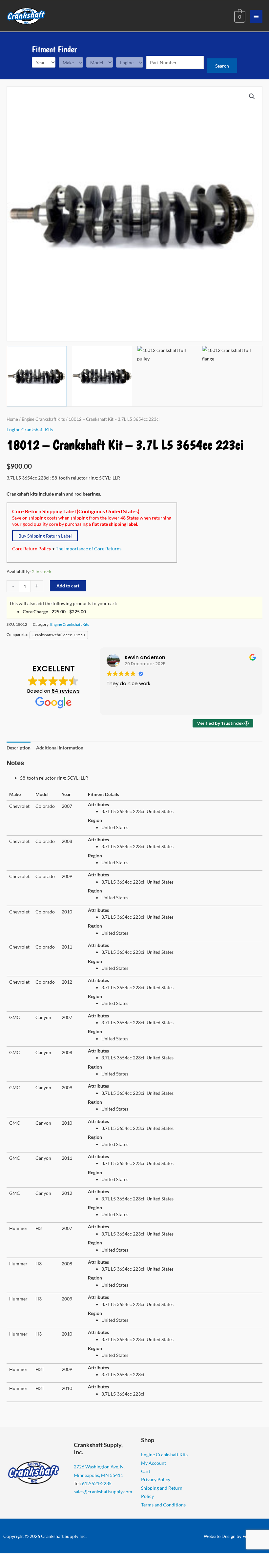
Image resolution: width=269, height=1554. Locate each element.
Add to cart (67, 585)
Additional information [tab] (59, 747)
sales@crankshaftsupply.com (103, 1491)
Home (12, 419)
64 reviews (66, 690)
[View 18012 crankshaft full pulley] (167, 376)
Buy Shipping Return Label (45, 536)
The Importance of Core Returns (88, 548)
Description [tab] (19, 747)
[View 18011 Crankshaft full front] (37, 376)
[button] (252, 96)
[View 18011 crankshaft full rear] (102, 376)
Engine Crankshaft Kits (43, 419)
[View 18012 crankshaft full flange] (232, 376)
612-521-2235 (97, 1483)
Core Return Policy (31, 548)
